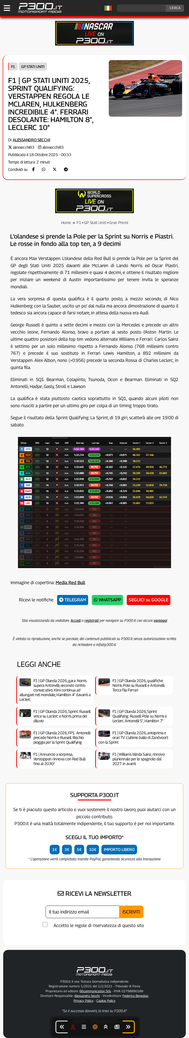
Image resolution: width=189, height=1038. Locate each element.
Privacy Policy (84, 1001)
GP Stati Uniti (33, 66)
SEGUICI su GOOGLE (148, 599)
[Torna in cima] (105, 1027)
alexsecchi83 (23, 147)
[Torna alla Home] (94, 976)
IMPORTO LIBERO (119, 849)
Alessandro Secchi (31, 140)
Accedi (76, 620)
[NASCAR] (94, 44)
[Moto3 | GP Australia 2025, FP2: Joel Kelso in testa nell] (129, 1027)
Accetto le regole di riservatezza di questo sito (99, 925)
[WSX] (94, 211)
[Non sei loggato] (73, 1027)
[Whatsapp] (43, 169)
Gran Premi (118, 222)
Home (66, 222)
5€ (79, 849)
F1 (13, 66)
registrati (91, 620)
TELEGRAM (74, 599)
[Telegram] (66, 169)
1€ (54, 849)
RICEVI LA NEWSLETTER (97, 893)
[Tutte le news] (117, 1027)
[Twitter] (54, 169)
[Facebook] (33, 169)
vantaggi (160, 620)
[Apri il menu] (84, 1027)
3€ (66, 849)
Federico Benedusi (135, 996)
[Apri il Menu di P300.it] (7, 8)
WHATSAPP (109, 599)
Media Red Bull (70, 582)
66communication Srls (95, 991)
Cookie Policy (105, 1001)
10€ (92, 849)
